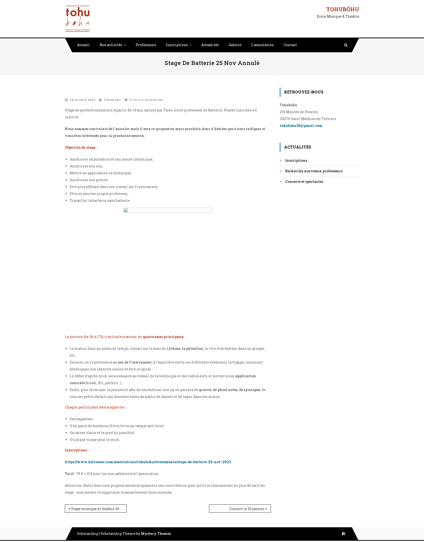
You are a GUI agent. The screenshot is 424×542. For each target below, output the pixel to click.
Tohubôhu (342, 9)
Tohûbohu (112, 99)
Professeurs (146, 44)
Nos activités (111, 44)
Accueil (83, 44)
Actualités (210, 44)
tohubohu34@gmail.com (301, 125)
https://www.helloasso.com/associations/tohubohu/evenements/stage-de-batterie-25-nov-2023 (148, 462)
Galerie (235, 44)
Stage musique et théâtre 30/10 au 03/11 (99, 508)
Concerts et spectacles (304, 181)
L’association (262, 44)
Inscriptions (177, 44)
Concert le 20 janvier (247, 508)
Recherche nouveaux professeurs (314, 171)
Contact (290, 44)
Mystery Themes (156, 533)
